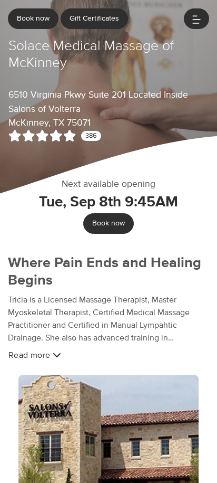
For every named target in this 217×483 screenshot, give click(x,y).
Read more (30, 355)
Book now (33, 18)
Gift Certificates (94, 18)
